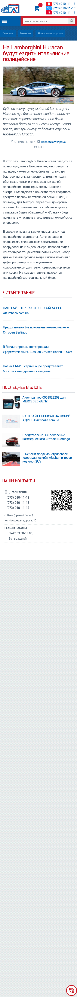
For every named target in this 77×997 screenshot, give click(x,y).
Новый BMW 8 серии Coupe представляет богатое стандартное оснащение (33, 368)
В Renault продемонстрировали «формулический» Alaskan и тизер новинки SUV (37, 349)
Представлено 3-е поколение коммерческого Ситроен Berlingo (36, 330)
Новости (25, 33)
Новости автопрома (50, 33)
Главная (8, 33)
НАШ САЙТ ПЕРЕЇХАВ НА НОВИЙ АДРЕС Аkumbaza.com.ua (32, 310)
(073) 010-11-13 (64, 4)
